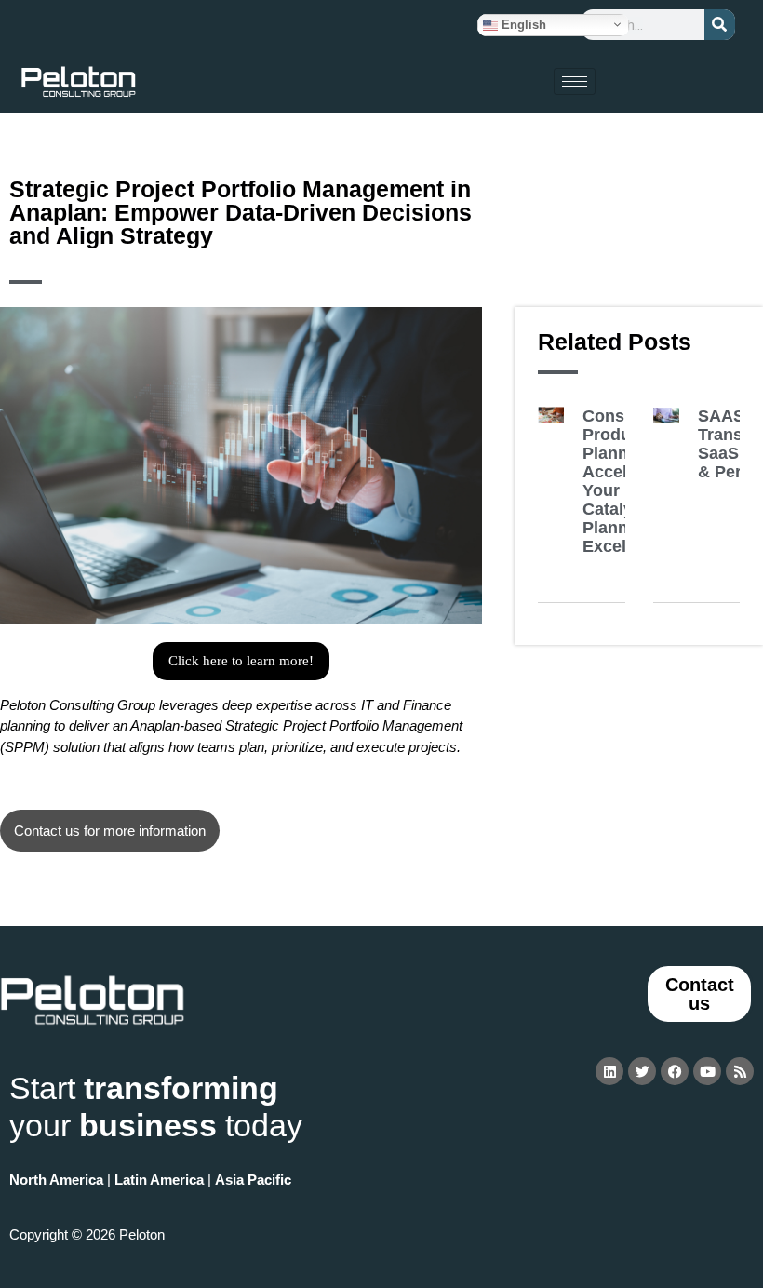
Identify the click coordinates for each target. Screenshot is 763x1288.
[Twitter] (642, 1071)
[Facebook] (675, 1071)
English (522, 24)
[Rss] (740, 1071)
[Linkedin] (609, 1071)
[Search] (719, 24)
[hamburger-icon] (575, 81)
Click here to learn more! (241, 660)
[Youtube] (707, 1071)
